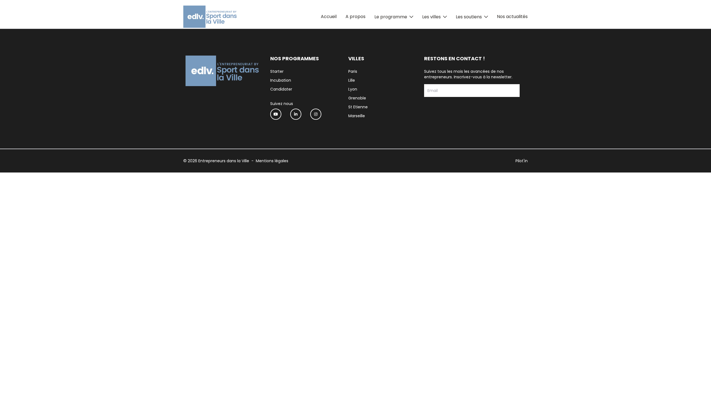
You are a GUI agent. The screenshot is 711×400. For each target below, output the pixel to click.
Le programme (390, 17)
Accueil (329, 16)
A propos (355, 16)
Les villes (431, 17)
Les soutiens (469, 17)
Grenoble (357, 98)
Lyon (352, 89)
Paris (352, 71)
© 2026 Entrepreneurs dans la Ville (216, 161)
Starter (277, 71)
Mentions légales (272, 161)
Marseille (356, 116)
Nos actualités (512, 16)
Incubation (280, 80)
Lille (351, 80)
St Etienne (358, 107)
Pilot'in (521, 161)
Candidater (281, 89)
